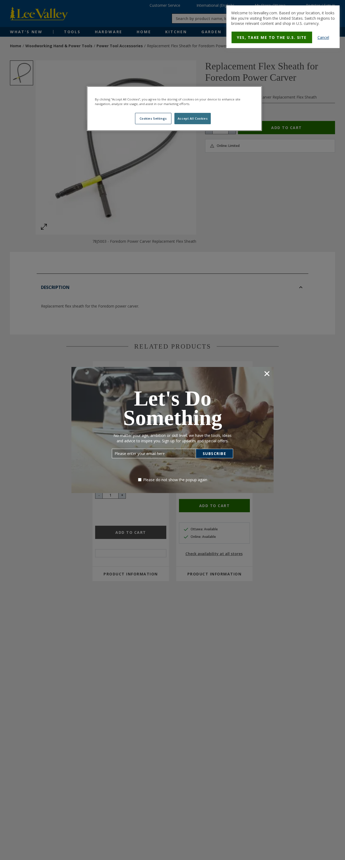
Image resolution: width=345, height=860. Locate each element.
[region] (174, 108)
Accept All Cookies (193, 118)
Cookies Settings (153, 118)
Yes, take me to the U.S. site (272, 37)
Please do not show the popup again (175, 479)
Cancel (323, 37)
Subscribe (214, 453)
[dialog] (283, 26)
